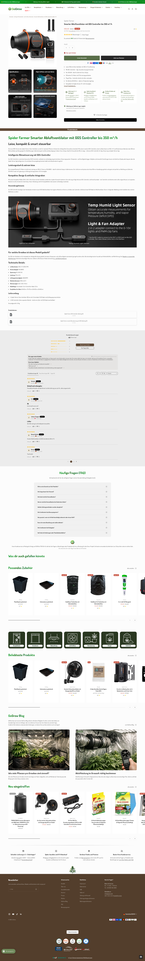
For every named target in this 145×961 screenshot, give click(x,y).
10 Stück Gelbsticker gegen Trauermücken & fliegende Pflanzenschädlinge (98, 822)
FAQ (62, 904)
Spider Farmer (69, 21)
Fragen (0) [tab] (53, 373)
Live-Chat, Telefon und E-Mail (126, 860)
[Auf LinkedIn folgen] (21, 914)
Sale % (26, 10)
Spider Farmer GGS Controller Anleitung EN (73, 314)
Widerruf (82, 892)
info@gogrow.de (109, 893)
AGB (81, 889)
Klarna (87, 95)
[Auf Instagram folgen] (9, 914)
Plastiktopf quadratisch (20, 602)
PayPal (92, 95)
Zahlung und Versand (85, 895)
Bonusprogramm (112, 95)
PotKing (20, 599)
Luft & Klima (71, 7)
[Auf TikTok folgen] (17, 914)
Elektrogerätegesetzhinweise (87, 898)
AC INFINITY (20, 818)
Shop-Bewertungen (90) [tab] (44, 373)
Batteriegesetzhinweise (86, 901)
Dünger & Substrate (95, 7)
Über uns (63, 886)
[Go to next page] (77, 462)
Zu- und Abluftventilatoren (60, 258)
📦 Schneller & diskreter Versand (67, 1)
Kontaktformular (117, 895)
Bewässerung (82, 7)
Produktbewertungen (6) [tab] (33, 373)
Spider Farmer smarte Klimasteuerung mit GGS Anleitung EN (73, 321)
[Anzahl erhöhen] (72, 48)
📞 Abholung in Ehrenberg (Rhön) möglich (125, 1)
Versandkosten (72, 31)
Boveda (98, 687)
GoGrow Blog (64, 901)
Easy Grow (72, 599)
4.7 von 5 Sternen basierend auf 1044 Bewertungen (80, 958)
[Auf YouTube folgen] (13, 914)
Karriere (63, 892)
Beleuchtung (59, 7)
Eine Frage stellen (85, 348)
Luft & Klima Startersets (28, 16)
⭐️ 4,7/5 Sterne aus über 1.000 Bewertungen (95, 1)
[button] (68, 34)
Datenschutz (83, 886)
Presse (63, 895)
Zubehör (108, 7)
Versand (71, 95)
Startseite (11, 16)
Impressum (83, 883)
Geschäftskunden (65, 889)
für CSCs (27, 7)
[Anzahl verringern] (66, 48)
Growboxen (49, 7)
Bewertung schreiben (85, 345)
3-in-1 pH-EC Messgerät (124, 602)
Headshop (117, 7)
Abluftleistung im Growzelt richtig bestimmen (96, 773)
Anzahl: (66, 44)
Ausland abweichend (71, 99)
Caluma (124, 599)
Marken (63, 898)
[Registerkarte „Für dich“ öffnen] (141, 957)
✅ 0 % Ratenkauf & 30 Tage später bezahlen (38, 1)
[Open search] (98, 373)
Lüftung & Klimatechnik (18, 16)
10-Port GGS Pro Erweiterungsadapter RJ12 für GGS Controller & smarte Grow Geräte (72, 822)
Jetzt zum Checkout (119, 58)
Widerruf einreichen (100, 120)
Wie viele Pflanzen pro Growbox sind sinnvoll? (28, 773)
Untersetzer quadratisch (46, 602)
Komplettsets (37, 7)
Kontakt (63, 883)
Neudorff (98, 818)
